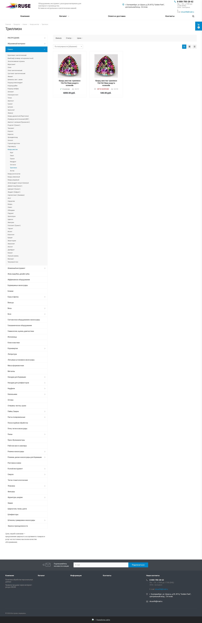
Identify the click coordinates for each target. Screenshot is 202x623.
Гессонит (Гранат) (14, 225)
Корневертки (13, 348)
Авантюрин (12, 241)
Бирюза (10, 134)
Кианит (10, 253)
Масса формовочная (16, 366)
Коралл (10, 131)
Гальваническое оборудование (20, 325)
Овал (12, 155)
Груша (12, 158)
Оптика (10, 400)
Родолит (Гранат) (14, 125)
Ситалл (10, 140)
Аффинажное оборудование (19, 280)
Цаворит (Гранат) (14, 189)
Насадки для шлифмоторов (18, 383)
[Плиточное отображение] (184, 47)
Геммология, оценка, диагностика (21, 331)
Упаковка (11, 486)
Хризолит (11, 110)
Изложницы (12, 337)
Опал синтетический (15, 70)
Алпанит (11, 92)
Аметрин (11, 222)
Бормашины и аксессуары (18, 285)
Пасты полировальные (16, 417)
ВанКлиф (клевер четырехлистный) (20, 58)
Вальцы (11, 302)
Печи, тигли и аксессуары (17, 429)
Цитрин (10, 107)
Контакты (170, 16)
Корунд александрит (15, 82)
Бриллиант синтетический (17, 55)
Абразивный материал (16, 44)
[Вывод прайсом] (194, 47)
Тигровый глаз (13, 262)
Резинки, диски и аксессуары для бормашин (25, 457)
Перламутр (12, 146)
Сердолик (11, 201)
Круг (11, 152)
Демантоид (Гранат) (15, 186)
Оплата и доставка (116, 16)
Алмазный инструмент (16, 268)
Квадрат (13, 162)
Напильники (12, 394)
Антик (12, 171)
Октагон (13, 165)
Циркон (10, 219)
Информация (76, 575)
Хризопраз (12, 216)
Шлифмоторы (13, 514)
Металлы (11, 371)
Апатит (10, 247)
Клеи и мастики (14, 343)
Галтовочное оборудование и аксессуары (24, 320)
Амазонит (11, 244)
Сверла (10, 474)
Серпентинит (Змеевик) (16, 195)
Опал (9, 67)
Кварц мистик (13, 149)
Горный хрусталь (14, 143)
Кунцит (10, 237)
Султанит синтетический (16, 73)
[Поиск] (193, 16)
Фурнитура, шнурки (15, 497)
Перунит (11, 213)
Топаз (10, 98)
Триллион (13, 168)
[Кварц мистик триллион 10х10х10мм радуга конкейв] (106, 66)
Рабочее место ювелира (17, 446)
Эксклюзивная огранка (16, 61)
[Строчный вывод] (189, 47)
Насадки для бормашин (17, 377)
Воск (9, 314)
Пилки (10, 434)
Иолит (10, 231)
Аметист (11, 101)
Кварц (10, 204)
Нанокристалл (13, 95)
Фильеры (11, 492)
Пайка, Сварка (13, 411)
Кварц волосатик (14, 174)
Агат (9, 198)
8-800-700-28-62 (185, 1)
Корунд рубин (12, 86)
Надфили (11, 388)
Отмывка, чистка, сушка (17, 406)
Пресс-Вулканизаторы (16, 440)
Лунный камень (13, 256)
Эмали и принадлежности (18, 526)
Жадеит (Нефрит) (14, 192)
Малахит (11, 259)
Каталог (63, 16)
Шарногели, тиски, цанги (17, 509)
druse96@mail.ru (156, 601)
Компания (24, 16)
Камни (10, 49)
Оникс (10, 207)
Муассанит (11, 64)
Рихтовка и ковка (14, 463)
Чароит (10, 228)
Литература (12, 354)
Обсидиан (11, 210)
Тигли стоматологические (18, 480)
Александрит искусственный (18, 183)
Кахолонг (11, 234)
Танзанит (11, 128)
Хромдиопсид (13, 137)
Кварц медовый (13, 180)
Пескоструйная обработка (18, 423)
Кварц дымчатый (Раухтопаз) (18, 116)
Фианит (10, 76)
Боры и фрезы (13, 297)
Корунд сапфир (13, 89)
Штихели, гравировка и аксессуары (21, 520)
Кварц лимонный (14, 177)
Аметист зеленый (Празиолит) (19, 122)
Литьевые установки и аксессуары (21, 360)
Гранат (10, 104)
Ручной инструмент (15, 469)
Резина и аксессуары (16, 451)
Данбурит (11, 250)
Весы (10, 308)
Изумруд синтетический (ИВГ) (18, 119)
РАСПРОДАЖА (13, 38)
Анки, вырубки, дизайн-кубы (18, 274)
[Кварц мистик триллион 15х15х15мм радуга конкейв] (69, 66)
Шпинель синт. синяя (15, 79)
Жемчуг (10, 113)
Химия (10, 503)
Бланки (10, 291)
